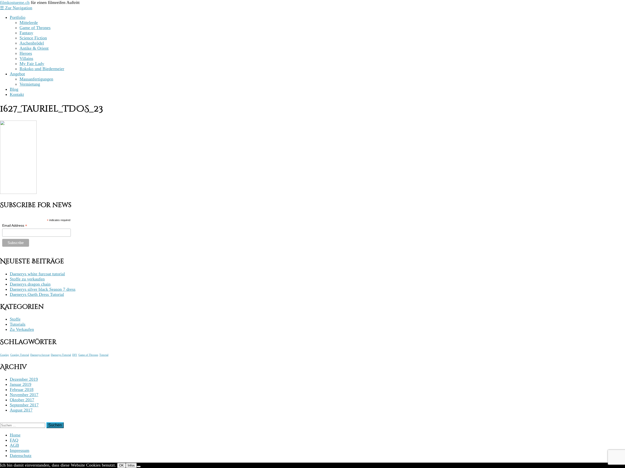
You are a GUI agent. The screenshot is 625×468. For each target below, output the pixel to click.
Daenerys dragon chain (30, 284)
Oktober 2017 (22, 399)
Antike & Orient (34, 48)
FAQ (14, 440)
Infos (131, 465)
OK (121, 465)
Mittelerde (29, 22)
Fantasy (26, 32)
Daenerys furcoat (40, 355)
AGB (14, 445)
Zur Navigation (16, 7)
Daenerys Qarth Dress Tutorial (37, 294)
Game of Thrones (35, 27)
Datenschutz (20, 455)
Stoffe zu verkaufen (27, 279)
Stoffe (15, 319)
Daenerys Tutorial (61, 355)
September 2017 (24, 404)
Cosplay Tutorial (19, 355)
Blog (14, 89)
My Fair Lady (32, 63)
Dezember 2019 (24, 379)
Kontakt (17, 94)
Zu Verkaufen (22, 329)
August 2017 (21, 410)
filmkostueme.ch (15, 2)
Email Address (14, 225)
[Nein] (139, 466)
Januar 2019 (20, 384)
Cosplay (4, 355)
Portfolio (17, 17)
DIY (74, 355)
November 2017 (24, 394)
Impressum (19, 450)
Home (15, 435)
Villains (26, 58)
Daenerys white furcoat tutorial (37, 273)
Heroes (26, 53)
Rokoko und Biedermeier (42, 68)
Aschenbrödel (32, 43)
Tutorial (103, 355)
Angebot (17, 73)
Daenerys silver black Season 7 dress (42, 289)
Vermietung (30, 84)
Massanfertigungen (36, 79)
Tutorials (17, 324)
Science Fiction (33, 37)
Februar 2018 (21, 389)
